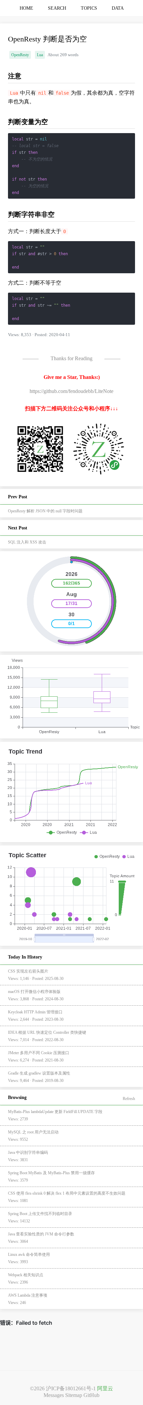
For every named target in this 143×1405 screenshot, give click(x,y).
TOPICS (89, 8)
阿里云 (105, 1388)
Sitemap (73, 1395)
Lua (40, 55)
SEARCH (57, 8)
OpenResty (20, 55)
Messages (54, 1395)
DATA (118, 8)
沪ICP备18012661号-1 (71, 1388)
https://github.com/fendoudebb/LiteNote (71, 391)
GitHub (91, 1395)
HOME (26, 8)
